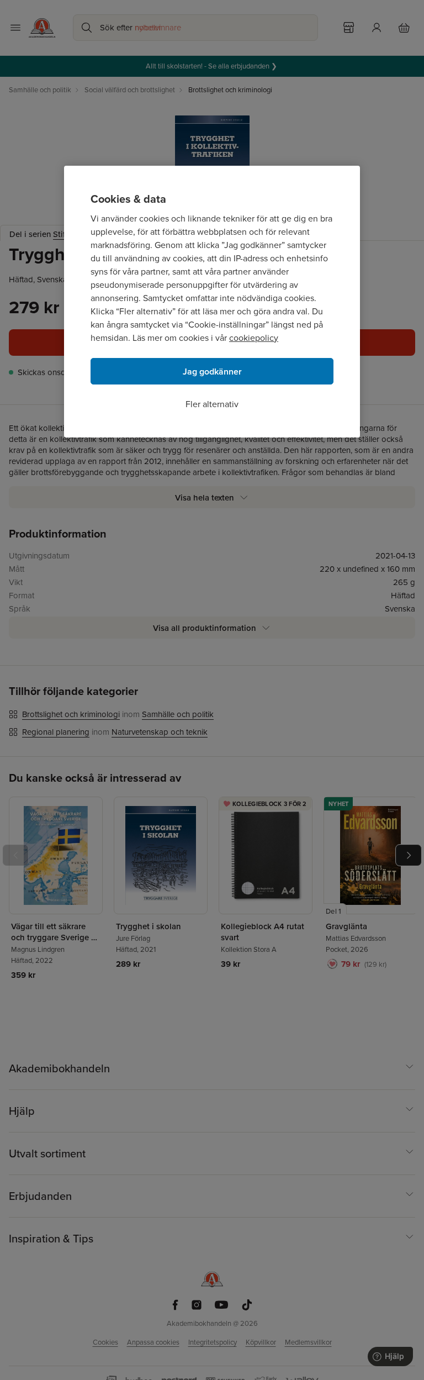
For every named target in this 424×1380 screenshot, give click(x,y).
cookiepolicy (253, 337)
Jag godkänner (212, 371)
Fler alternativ (212, 404)
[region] (212, 302)
